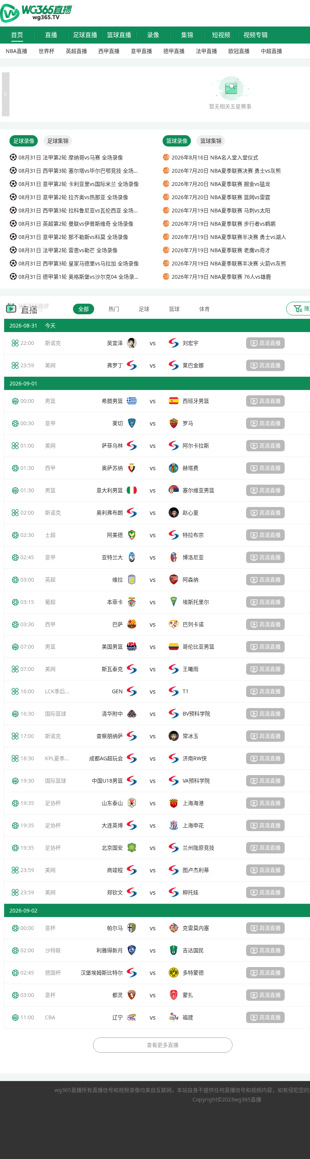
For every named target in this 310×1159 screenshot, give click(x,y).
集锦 (187, 35)
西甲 (50, 467)
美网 (50, 365)
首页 (17, 35)
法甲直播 (206, 51)
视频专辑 (255, 35)
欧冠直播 (239, 51)
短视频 (221, 35)
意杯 (50, 927)
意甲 (50, 423)
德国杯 (53, 972)
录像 (153, 35)
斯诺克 (53, 342)
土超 (50, 534)
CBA (50, 1017)
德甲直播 (173, 51)
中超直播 (271, 51)
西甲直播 (108, 51)
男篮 (50, 400)
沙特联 (53, 950)
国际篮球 (55, 713)
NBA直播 (16, 51)
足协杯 (53, 802)
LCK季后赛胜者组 (65, 691)
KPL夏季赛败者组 (65, 758)
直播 (51, 35)
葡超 (50, 601)
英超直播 (76, 51)
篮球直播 (119, 35)
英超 (50, 579)
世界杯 (46, 51)
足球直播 (85, 35)
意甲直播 (141, 51)
